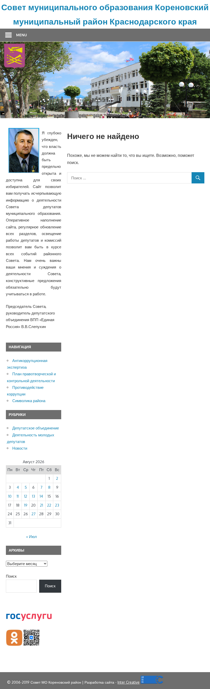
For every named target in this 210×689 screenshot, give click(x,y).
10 (10, 496)
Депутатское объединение (35, 428)
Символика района (28, 400)
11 (18, 496)
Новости (19, 448)
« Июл (31, 536)
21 (41, 505)
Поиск (11, 576)
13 (33, 496)
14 (41, 496)
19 (25, 505)
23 (57, 505)
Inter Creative (129, 682)
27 (34, 513)
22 (49, 505)
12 (25, 496)
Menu (21, 35)
